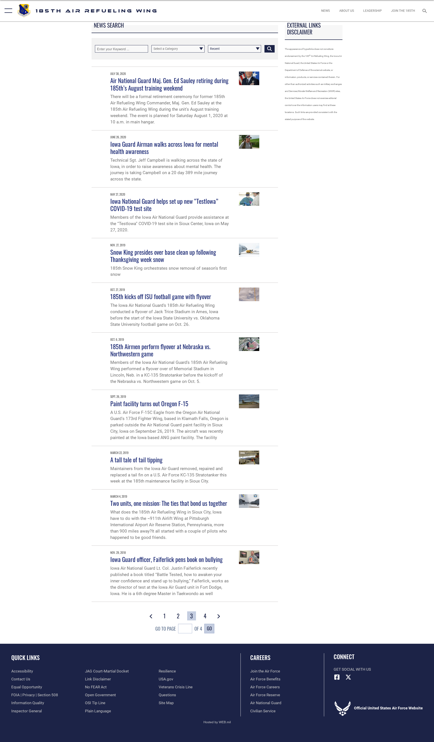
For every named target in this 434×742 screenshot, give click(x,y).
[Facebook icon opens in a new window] (337, 677)
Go (209, 628)
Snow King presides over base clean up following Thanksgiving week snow (163, 255)
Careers (260, 657)
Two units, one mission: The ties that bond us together (168, 503)
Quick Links (25, 657)
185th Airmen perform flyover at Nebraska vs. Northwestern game (160, 350)
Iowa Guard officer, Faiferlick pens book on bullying (166, 559)
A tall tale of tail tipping (136, 459)
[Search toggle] (425, 10)
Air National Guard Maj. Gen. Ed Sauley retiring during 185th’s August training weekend (169, 84)
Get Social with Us (352, 669)
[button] (7, 11)
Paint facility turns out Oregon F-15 (149, 403)
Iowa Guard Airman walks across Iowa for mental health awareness (164, 147)
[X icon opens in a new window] (348, 677)
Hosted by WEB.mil (217, 722)
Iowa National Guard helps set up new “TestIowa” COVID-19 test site (164, 205)
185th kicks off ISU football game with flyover (160, 296)
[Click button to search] (269, 49)
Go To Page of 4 (178, 628)
